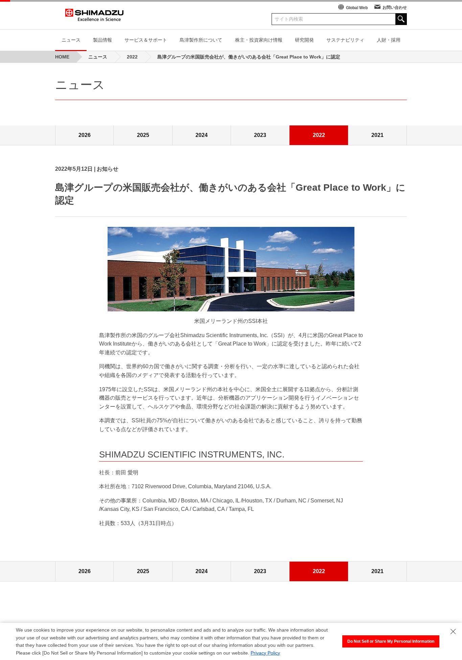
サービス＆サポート (145, 40)
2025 (143, 135)
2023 (260, 135)
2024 (201, 135)
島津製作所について (201, 40)
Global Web (357, 7)
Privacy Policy (265, 653)
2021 (377, 135)
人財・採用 (388, 40)
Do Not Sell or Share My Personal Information (390, 641)
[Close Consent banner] (453, 631)
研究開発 (304, 40)
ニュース (71, 40)
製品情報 (102, 40)
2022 (319, 135)
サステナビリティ (345, 40)
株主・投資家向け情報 (258, 40)
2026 (84, 135)
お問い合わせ (395, 7)
